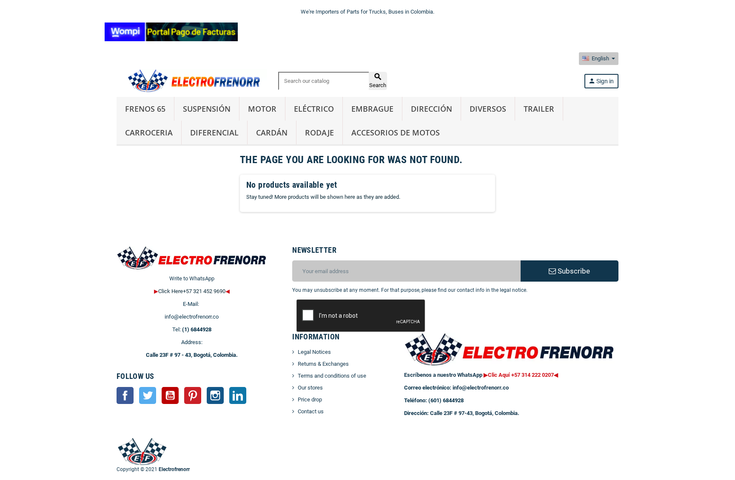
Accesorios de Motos (395, 132)
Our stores (310, 387)
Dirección (431, 109)
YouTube (170, 395)
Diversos (488, 109)
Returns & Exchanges (323, 364)
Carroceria (149, 132)
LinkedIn (237, 395)
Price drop (310, 399)
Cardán (272, 132)
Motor (262, 109)
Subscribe (573, 271)
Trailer (539, 109)
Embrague (372, 109)
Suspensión (207, 109)
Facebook (125, 395)
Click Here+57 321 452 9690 (191, 291)
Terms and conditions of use (332, 376)
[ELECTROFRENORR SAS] (192, 80)
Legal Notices (314, 352)
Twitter (147, 395)
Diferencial (214, 132)
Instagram (215, 395)
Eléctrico (314, 109)
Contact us (311, 411)
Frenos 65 (145, 109)
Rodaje (319, 132)
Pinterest (192, 395)
